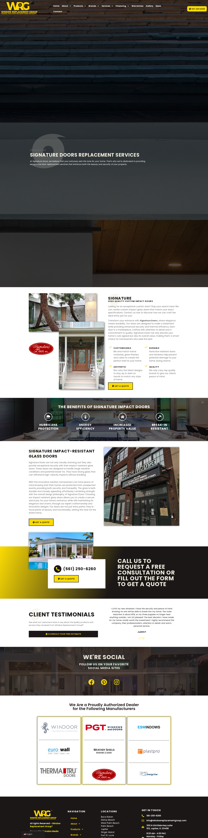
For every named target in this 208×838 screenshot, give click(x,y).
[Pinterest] (104, 682)
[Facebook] (91, 682)
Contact (57, 11)
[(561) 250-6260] (57, 569)
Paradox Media (50, 831)
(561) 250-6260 (79, 569)
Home (56, 6)
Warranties (137, 6)
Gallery (149, 6)
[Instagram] (117, 682)
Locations (109, 811)
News (158, 6)
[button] (105, 622)
